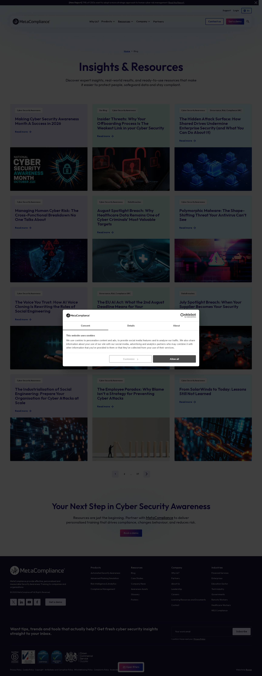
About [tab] (176, 325)
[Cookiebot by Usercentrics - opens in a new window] (182, 315)
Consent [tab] (85, 325)
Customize (128, 359)
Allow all (174, 359)
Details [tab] (131, 325)
